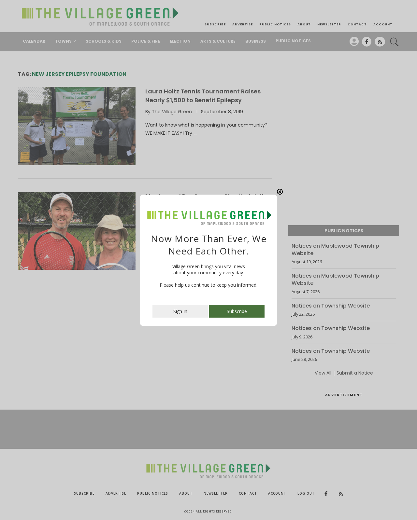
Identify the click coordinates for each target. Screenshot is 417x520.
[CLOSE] (280, 191)
